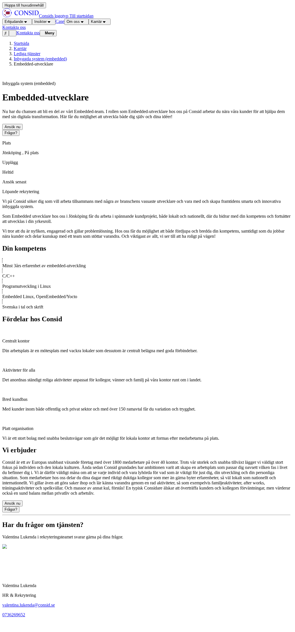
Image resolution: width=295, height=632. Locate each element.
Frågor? (11, 133)
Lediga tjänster (27, 53)
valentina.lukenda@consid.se (28, 605)
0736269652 (13, 614)
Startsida (21, 43)
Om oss (73, 21)
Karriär (96, 21)
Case (59, 21)
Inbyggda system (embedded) (40, 58)
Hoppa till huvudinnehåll (24, 5)
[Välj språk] (12, 33)
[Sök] (5, 33)
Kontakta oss (28, 32)
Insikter (40, 21)
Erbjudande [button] (14, 21)
